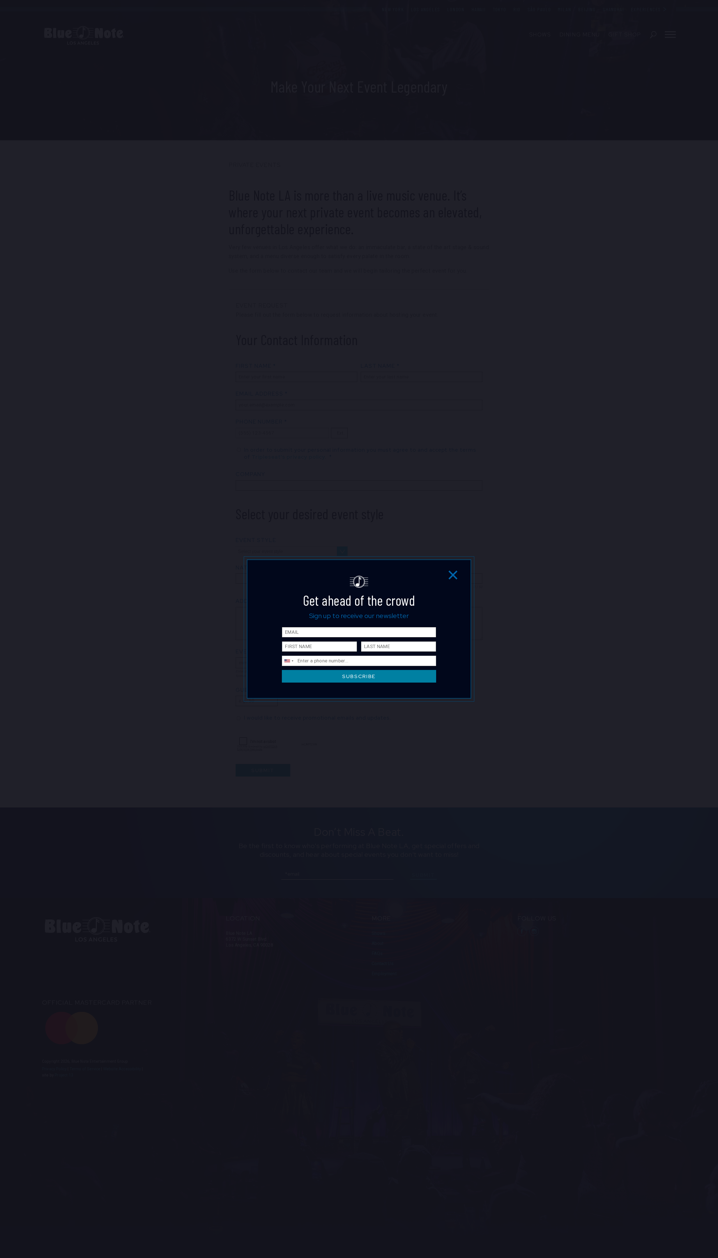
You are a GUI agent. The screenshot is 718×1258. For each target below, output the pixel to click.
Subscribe (359, 676)
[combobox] (288, 661)
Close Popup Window (453, 575)
